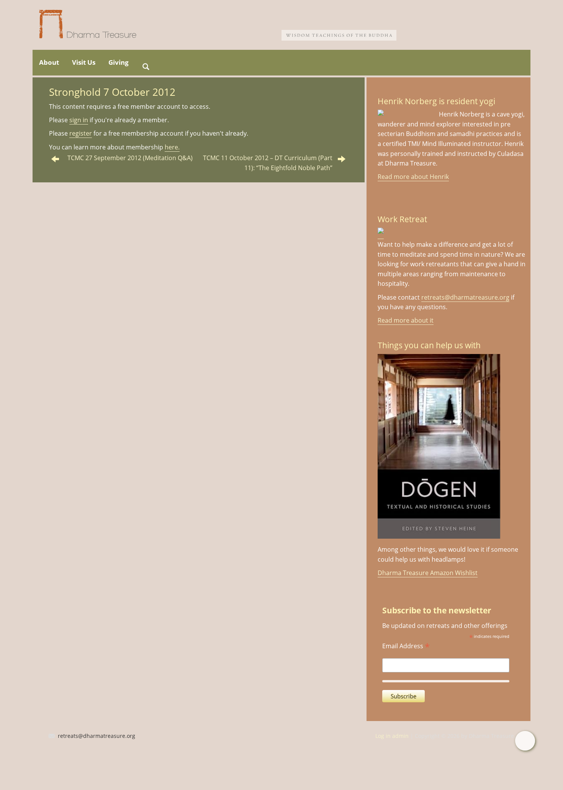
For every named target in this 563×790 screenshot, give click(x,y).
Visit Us (83, 62)
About (49, 62)
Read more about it (406, 320)
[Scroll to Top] (525, 741)
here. (172, 147)
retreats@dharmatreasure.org (465, 297)
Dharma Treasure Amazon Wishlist (428, 573)
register (80, 133)
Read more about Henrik (413, 176)
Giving (118, 62)
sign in (78, 120)
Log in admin (392, 735)
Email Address (406, 645)
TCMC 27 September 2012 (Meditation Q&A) (130, 158)
